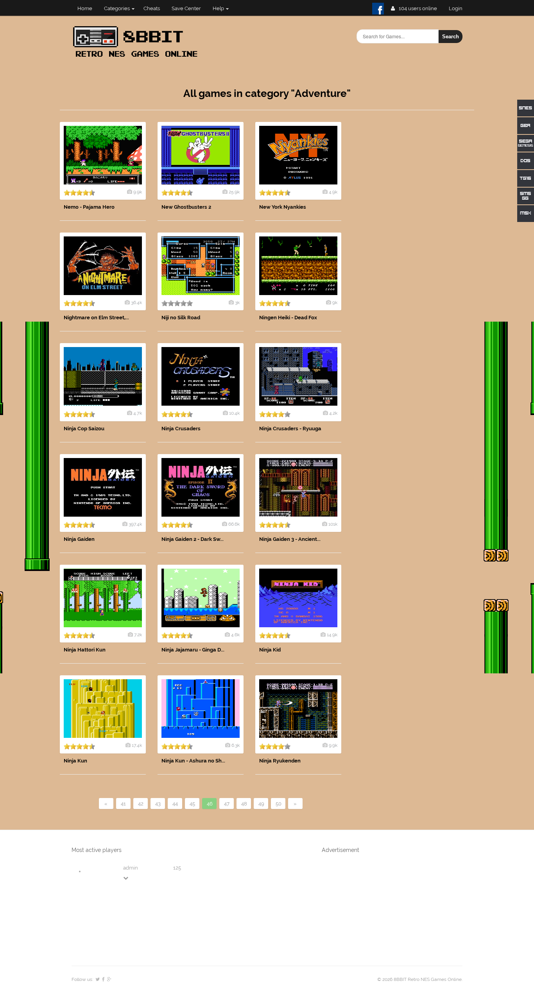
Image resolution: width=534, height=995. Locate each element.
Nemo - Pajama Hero (89, 207)
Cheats (151, 8)
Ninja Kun (75, 761)
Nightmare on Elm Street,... (96, 317)
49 (261, 804)
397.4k (135, 524)
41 (123, 804)
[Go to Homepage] (138, 58)
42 (140, 804)
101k (332, 524)
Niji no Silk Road (180, 317)
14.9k (332, 634)
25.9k (234, 192)
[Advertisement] (415, 239)
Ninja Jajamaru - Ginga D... (192, 650)
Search (450, 36)
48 (244, 804)
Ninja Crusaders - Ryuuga (290, 428)
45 (192, 804)
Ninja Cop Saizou (84, 428)
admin (130, 868)
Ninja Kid (270, 650)
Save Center (186, 8)
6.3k (235, 745)
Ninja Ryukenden (280, 761)
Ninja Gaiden (79, 539)
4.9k (333, 192)
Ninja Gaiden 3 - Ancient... (290, 539)
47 (226, 804)
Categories (117, 8)
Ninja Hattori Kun (85, 650)
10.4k (234, 413)
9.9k (137, 192)
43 (158, 804)
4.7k (137, 413)
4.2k (333, 413)
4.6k (235, 634)
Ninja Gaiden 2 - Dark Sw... (192, 539)
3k (237, 302)
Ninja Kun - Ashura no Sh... (193, 761)
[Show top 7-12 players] (126, 877)
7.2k (138, 634)
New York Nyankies (282, 207)
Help (218, 8)
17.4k (137, 745)
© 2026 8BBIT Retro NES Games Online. (419, 979)
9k (334, 302)
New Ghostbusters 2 (186, 207)
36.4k (136, 302)
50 (278, 804)
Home (84, 8)
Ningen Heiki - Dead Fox (288, 317)
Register (459, 8)
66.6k (234, 524)
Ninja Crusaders (181, 428)
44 (175, 804)
